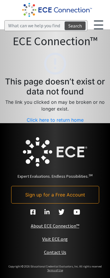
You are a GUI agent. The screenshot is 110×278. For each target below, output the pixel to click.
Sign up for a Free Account (55, 195)
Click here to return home (55, 120)
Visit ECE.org (55, 239)
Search (75, 26)
